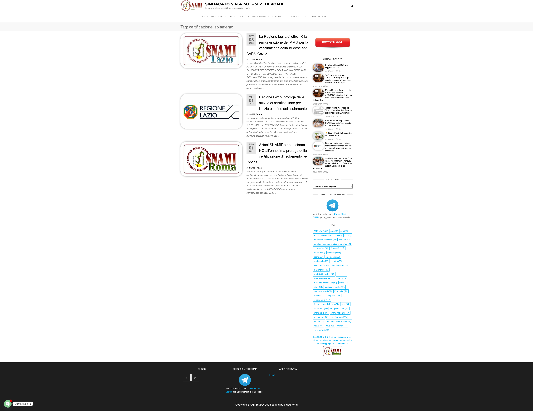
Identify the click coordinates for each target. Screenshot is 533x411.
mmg (343, 282)
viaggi (318, 325)
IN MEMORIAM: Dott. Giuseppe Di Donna (337, 66)
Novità (215, 16)
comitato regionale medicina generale (332, 243)
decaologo (334, 252)
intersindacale (340, 265)
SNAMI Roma (255, 59)
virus (330, 325)
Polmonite (341, 291)
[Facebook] (187, 377)
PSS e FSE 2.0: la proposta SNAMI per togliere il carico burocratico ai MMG (338, 123)
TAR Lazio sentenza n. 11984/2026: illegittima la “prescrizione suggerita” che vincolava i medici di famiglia (338, 78)
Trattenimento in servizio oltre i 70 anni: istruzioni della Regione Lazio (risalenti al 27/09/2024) (338, 110)
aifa (344, 230)
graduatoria (321, 261)
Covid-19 (338, 248)
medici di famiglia (324, 273)
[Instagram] (195, 377)
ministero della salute (325, 282)
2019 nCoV (321, 230)
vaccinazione (339, 317)
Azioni (229, 16)
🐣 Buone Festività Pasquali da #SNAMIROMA (338, 134)
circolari (344, 239)
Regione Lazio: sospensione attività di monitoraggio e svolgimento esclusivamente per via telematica (338, 147)
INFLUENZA (321, 265)
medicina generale (324, 278)
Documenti (278, 16)
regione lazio (322, 299)
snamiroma (321, 317)
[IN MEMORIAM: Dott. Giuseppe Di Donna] (318, 67)
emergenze (332, 256)
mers (341, 278)
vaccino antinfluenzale (339, 321)
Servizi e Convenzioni (252, 16)
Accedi (272, 375)
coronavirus (321, 248)
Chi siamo (297, 16)
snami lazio (321, 312)
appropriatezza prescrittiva (328, 235)
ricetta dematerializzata (326, 304)
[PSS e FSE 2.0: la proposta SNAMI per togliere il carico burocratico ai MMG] (318, 122)
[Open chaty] (8, 404)
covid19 (319, 252)
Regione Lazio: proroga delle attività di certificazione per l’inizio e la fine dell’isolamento (283, 102)
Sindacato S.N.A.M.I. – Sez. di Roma (244, 4)
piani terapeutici (323, 291)
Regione (334, 295)
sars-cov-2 (321, 308)
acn (334, 230)
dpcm (318, 256)
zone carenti (321, 329)
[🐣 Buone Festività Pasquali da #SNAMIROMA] (318, 135)
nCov (318, 286)
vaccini (319, 321)
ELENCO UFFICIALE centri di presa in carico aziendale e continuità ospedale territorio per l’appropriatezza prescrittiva (332, 340)
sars (345, 304)
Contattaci (316, 16)
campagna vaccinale (325, 239)
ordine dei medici (335, 286)
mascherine (321, 269)
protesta (319, 295)
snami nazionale (340, 312)
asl (347, 235)
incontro (336, 261)
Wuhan (342, 325)
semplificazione (339, 308)
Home (205, 16)
